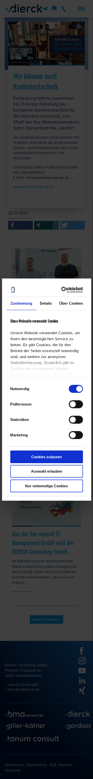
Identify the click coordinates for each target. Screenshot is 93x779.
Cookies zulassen (46, 457)
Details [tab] (46, 303)
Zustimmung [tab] (21, 303)
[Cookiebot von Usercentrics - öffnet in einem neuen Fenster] (63, 290)
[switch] (76, 404)
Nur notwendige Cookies (46, 486)
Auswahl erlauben (46, 471)
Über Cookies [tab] (71, 303)
